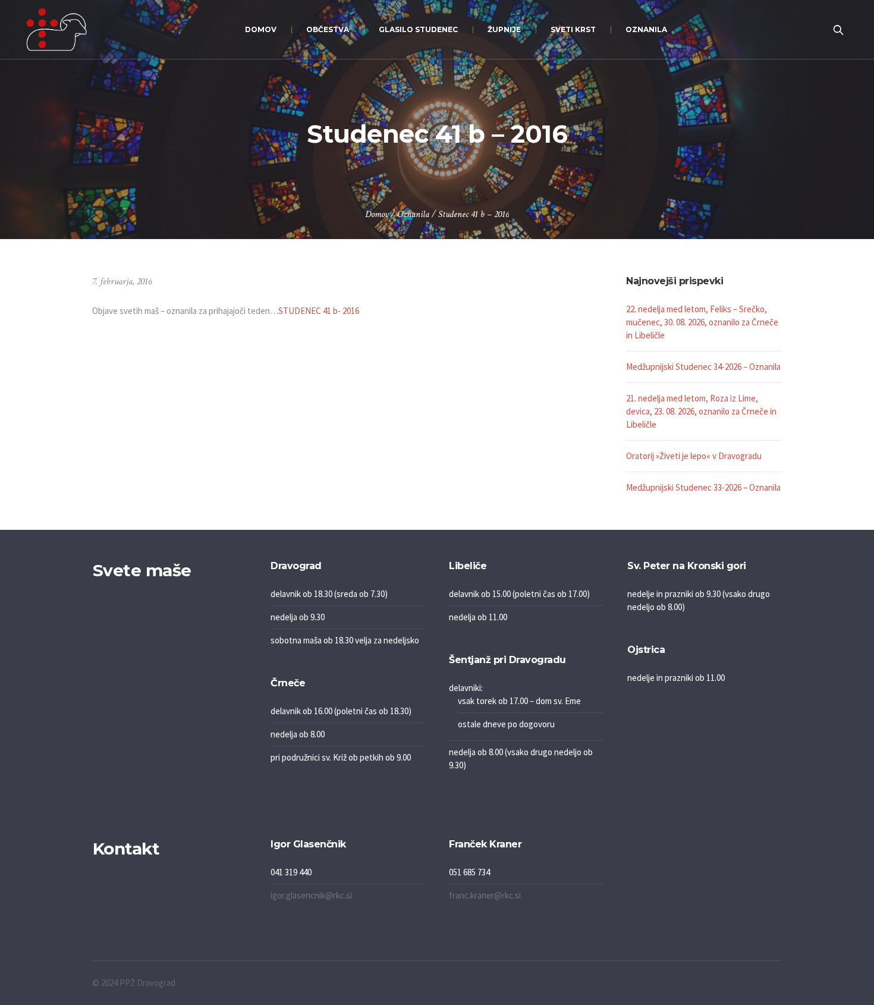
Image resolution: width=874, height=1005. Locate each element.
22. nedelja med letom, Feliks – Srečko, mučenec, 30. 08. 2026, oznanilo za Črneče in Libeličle (702, 322)
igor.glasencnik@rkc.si (311, 895)
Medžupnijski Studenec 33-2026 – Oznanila (703, 487)
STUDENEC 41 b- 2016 (318, 310)
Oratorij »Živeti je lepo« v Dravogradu (694, 455)
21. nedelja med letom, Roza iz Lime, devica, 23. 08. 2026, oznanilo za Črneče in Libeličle (701, 411)
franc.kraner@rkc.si (485, 895)
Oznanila (413, 214)
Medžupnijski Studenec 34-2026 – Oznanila (703, 366)
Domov (376, 214)
